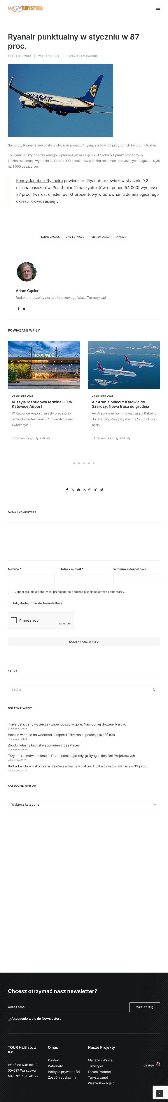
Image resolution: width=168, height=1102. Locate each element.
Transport (50, 56)
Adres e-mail (72, 569)
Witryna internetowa (129, 569)
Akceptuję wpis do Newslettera (36, 1018)
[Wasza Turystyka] (25, 8)
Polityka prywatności (64, 1072)
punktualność (100, 236)
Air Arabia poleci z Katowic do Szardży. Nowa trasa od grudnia (120, 404)
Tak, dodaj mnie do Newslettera (37, 603)
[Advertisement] (84, 852)
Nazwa (14, 569)
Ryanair (121, 236)
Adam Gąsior (87, 56)
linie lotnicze (75, 236)
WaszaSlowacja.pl (101, 1083)
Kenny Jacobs (50, 236)
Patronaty (55, 1066)
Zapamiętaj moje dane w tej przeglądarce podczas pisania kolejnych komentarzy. (70, 591)
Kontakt (54, 1060)
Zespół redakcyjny (62, 1077)
